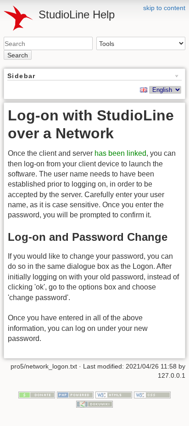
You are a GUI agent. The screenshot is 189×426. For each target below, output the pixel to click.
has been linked (120, 153)
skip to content (164, 7)
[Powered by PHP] (75, 394)
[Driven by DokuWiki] (94, 403)
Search (17, 55)
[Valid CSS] (152, 394)
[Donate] (36, 394)
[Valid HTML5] (113, 394)
